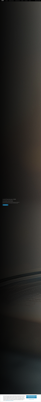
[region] (20, 398)
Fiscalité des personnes (17, 0)
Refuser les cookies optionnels (31, 397)
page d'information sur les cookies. (10, 400)
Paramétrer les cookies (31, 399)
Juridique (22, 0)
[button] (36, 0)
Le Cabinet (6, 0)
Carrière (29, 0)
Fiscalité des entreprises (11, 0)
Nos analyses (26, 0)
